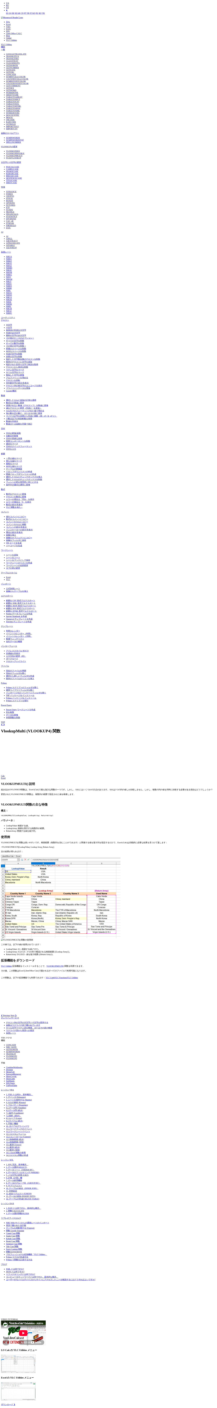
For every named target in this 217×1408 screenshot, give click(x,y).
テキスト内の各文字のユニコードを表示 (24, 386)
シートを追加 (12, 555)
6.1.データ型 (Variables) (16, 1108)
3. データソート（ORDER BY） (20, 1170)
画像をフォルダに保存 (16, 540)
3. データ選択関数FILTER (17, 1213)
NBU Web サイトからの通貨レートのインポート (27, 1223)
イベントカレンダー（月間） (19, 636)
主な (8, 22)
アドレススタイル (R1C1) (17, 651)
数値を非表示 (12, 421)
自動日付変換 (12, 436)
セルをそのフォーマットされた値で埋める (25, 411)
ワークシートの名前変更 (17, 565)
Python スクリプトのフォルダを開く (22, 687)
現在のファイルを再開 (16, 671)
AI (2, 232)
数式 (3, 489)
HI (16, 13)
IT (31, 13)
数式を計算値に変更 (15, 403)
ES (7, 13)
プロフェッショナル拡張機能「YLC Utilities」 (26, 1254)
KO (33, 13)
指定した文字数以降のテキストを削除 (23, 359)
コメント (5, 512)
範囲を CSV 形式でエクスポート (20, 600)
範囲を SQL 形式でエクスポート (20, 608)
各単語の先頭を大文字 (16, 330)
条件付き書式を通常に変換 (18, 485)
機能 (3, 47)
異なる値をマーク (14, 461)
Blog (8, 36)
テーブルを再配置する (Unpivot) (20, 1228)
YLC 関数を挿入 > (14, 507)
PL (37, 13)
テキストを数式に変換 (16, 497)
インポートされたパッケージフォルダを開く (26, 693)
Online (8, 38)
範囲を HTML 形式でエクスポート (21, 611)
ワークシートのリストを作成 (19, 563)
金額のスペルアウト (10, 133)
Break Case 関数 (13, 1241)
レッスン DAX (7, 1203)
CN (22, 13)
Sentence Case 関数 (14, 1244)
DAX (8, 29)
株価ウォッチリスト (15, 639)
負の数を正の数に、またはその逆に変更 (24, 413)
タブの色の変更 (13, 568)
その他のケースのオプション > (20, 338)
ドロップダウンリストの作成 (19, 472)
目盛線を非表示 (13, 653)
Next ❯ (14, 1015)
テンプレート (7, 626)
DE (13, 13)
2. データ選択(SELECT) (16, 1167)
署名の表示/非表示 (14, 532)
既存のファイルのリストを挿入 (20, 679)
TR (43, 13)
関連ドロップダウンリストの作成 (21, 474)
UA (7, 3)
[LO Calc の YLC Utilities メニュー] (18, 1373)
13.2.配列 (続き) (13, 1147)
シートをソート (13, 557)
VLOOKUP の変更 (9, 147)
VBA (8, 27)
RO (40, 13)
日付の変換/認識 (13, 433)
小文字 (9, 327)
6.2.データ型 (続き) (14, 1110)
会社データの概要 (14, 641)
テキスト (5, 320)
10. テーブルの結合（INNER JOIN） (22, 1188)
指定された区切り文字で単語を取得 (22, 364)
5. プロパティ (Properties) (17, 1105)
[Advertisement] (20, 755)
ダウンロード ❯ (8, 1404)
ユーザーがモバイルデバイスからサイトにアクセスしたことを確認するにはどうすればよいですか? (50, 1280)
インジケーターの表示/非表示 (19, 530)
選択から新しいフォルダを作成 (20, 676)
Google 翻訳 (11, 391)
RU (7, 5)
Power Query (6, 705)
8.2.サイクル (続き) (14, 1121)
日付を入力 (11, 449)
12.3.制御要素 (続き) (15, 1139)
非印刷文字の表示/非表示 (17, 383)
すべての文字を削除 (15, 341)
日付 (3, 429)
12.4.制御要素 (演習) (15, 1142)
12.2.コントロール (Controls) (18, 1137)
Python (4, 683)
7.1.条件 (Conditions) (14, 1113)
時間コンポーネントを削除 (18, 441)
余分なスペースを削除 (16, 351)
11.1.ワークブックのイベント (19, 1129)
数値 (3, 395)
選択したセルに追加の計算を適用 (21, 400)
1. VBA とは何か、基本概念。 (19, 1094)
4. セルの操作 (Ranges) (16, 1102)
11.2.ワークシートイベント (18, 1131)
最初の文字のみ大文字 (16, 335)
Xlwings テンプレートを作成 (18, 622)
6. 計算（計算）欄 (14, 1178)
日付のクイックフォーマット (19, 446)
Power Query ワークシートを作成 (20, 710)
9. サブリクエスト (14, 1186)
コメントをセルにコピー (17, 522)
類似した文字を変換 (15, 375)
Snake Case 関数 (13, 1236)
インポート (6, 584)
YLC (8, 579)
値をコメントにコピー (16, 517)
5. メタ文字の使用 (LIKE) (17, 1175)
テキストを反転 (13, 380)
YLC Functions (61, 978)
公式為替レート (13, 589)
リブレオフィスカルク (11, 1218)
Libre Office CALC (14, 33)
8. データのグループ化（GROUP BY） (23, 1183)
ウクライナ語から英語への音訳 (20, 1030)
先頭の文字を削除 (14, 354)
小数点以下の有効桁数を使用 (19, 419)
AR (18, 13)
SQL (8, 31)
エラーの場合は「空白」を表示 (20, 499)
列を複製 (10, 712)
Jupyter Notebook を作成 (16, 616)
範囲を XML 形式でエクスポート (21, 603)
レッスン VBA (7, 1090)
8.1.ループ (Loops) (14, 1118)
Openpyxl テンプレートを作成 (19, 619)
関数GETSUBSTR (14, 1252)
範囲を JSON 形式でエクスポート (21, 606)
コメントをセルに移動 (16, 524)
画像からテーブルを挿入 (17, 591)
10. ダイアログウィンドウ (17, 1126)
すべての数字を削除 (15, 343)
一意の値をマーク (14, 458)
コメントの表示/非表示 (16, 527)
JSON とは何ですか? (15, 1272)
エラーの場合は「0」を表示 (18, 502)
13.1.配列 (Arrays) (13, 1145)
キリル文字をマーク (15, 372)
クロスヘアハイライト (16, 661)
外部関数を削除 (13, 718)
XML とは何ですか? (15, 1269)
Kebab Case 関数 (13, 1239)
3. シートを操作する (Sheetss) (19, 1100)
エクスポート (7, 596)
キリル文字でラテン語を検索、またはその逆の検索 (29, 1028)
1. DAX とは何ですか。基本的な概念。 (23, 1208)
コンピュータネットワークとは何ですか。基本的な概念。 (32, 1277)
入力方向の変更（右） (16, 656)
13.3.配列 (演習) (13, 1150)
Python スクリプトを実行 (17, 701)
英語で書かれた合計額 (16, 1225)
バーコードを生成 (14, 546)
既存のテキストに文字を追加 (19, 362)
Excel (8, 24)
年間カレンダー (13, 631)
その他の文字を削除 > (16, 346)
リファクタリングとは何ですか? (20, 1274)
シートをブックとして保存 (18, 560)
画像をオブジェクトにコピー (19, 538)
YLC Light (50, 978)
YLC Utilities (11, 40)
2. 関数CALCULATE (15, 1211)
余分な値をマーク (14, 466)
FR (28, 13)
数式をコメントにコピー (17, 519)
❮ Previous (5, 1015)
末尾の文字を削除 (14, 356)
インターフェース (9, 646)
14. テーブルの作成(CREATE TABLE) (22, 1199)
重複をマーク (12, 464)
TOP (3, 722)
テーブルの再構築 (14, 469)
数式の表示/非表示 (14, 505)
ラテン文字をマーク (15, 370)
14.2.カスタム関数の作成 (17, 1155)
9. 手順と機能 (12, 1124)
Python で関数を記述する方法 (19, 1260)
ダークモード (12, 659)
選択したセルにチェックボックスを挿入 (24, 477)
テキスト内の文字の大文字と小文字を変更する (27, 1022)
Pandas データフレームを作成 (19, 614)
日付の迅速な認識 (14, 438)
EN (7, 8)
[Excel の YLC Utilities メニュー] (18, 1400)
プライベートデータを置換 (18, 388)
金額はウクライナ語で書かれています (23, 1025)
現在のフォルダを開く (16, 673)
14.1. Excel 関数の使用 (16, 1153)
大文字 (9, 325)
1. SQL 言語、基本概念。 (17, 1165)
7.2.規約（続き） (13, 1116)
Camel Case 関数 (13, 1233)
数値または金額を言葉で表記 (19, 424)
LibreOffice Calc (8, 856)
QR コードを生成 (13, 543)
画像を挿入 (11, 535)
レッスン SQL (7, 1160)
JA (10, 13)
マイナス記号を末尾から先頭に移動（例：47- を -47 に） (31, 416)
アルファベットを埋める (17, 378)
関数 (15, 1231)
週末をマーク (12, 444)
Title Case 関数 (12, 1246)
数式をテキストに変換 (16, 494)
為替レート (6, 252)
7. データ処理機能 (14, 1180)
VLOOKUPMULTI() (55, 966)
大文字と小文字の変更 (11, 162)
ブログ (4, 1264)
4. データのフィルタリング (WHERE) (22, 1172)
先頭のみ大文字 (13, 333)
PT (25, 13)
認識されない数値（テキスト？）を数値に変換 (27, 405)
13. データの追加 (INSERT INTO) (20, 1196)
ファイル (5, 666)
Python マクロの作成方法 (17, 1257)
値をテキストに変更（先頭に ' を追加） (24, 408)
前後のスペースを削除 (16, 349)
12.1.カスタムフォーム (16, 1134)
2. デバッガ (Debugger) (16, 1097)
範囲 (3, 454)
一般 (3, 50)
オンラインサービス (10, 1018)
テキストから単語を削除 (17, 367)
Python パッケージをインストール (21, 698)
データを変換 (12, 715)
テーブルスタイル (9, 573)
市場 (3, 187)
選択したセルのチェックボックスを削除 (24, 479)
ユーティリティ (8, 318)
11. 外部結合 (11, 1191)
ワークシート (7, 550)
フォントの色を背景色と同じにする (22, 482)
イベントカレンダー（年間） (19, 634)
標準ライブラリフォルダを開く (20, 690)
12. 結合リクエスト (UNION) (19, 1194)
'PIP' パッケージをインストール (20, 695)
